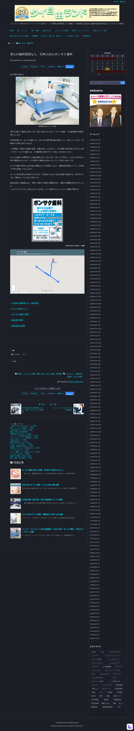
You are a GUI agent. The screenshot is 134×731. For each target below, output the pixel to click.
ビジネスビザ (104, 674)
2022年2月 (95, 332)
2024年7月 (95, 229)
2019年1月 (95, 464)
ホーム (12, 43)
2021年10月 (95, 346)
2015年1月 (94, 613)
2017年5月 (94, 535)
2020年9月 (95, 393)
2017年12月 (95, 510)
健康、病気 (21, 43)
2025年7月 (95, 186)
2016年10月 (95, 560)
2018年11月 (95, 471)
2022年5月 (95, 321)
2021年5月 (95, 364)
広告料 (93, 696)
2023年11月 (95, 257)
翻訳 (114, 703)
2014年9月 (94, 620)
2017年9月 (95, 521)
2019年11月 (95, 428)
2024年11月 (95, 215)
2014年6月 (94, 624)
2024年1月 (95, 250)
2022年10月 (95, 304)
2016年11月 (95, 556)
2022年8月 (95, 311)
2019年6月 (95, 446)
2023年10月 (95, 261)
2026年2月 (94, 161)
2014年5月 (95, 628)
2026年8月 (95, 140)
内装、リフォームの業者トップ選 (22, 428)
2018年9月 (95, 478)
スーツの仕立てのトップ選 (19, 450)
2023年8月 (95, 268)
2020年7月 (95, 400)
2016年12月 (95, 553)
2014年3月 (94, 635)
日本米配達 (95, 699)
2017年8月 (95, 524)
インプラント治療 (29, 374)
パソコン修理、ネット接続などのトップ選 (25, 452)
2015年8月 (94, 595)
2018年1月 (95, 506)
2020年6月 (95, 403)
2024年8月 (95, 225)
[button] (130, 727)
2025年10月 (95, 175)
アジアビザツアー (115, 652)
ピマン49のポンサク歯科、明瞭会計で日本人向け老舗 (42, 514)
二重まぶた (95, 688)
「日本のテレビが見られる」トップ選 (23, 426)
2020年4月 (95, 410)
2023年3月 (95, 286)
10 (92, 63)
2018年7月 (95, 485)
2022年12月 (95, 296)
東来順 (106, 699)
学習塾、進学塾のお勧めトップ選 (21, 446)
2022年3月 (95, 328)
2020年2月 (95, 417)
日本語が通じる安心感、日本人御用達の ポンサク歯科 (42, 499)
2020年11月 (95, 385)
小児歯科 (109, 692)
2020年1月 (95, 421)
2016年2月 (94, 581)
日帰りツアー (118, 696)
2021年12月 (95, 339)
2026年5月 (95, 150)
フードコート (117, 674)
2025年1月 (95, 207)
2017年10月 (95, 517)
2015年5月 (94, 603)
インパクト (95, 655)
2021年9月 (95, 350)
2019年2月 (95, 460)
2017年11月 (95, 514)
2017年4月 (94, 539)
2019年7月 (95, 442)
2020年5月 (95, 407)
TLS (102, 652)
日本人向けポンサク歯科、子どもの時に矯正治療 (40, 485)
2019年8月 (95, 439)
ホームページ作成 (97, 681)
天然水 (93, 692)
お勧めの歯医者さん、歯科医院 (25, 303)
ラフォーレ (95, 685)
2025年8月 (95, 183)
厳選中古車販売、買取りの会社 (20, 456)
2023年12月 (95, 254)
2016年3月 (95, 578)
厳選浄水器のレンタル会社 (19, 442)
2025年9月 (95, 179)
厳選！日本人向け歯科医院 (19, 432)
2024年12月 (95, 211)
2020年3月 (95, 414)
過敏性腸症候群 (107, 707)
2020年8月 (95, 396)
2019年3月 (95, 457)
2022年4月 (95, 325)
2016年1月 (94, 585)
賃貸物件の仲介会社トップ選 (21, 434)
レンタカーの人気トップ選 (20, 454)
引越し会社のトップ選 (18, 440)
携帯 (101, 696)
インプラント (69, 374)
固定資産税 (118, 688)
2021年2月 (95, 375)
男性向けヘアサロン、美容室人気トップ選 (25, 448)
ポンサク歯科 (50, 374)
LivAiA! (93, 652)
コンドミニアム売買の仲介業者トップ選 (24, 436)
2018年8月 (95, 482)
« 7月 (98, 74)
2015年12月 (95, 588)
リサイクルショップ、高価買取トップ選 (23, 438)
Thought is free (78, 726)
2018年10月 (95, 474)
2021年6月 (95, 361)
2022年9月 (95, 307)
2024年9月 (95, 222)
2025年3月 (95, 200)
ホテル (114, 677)
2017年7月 (95, 528)
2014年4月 (94, 631)
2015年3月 (94, 606)
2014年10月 (95, 617)
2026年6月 (95, 147)
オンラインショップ (112, 655)
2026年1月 (95, 165)
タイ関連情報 (106, 666)
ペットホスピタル (97, 677)
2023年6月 (95, 275)
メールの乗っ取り (114, 681)
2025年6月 (95, 190)
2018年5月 (95, 492)
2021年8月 (95, 353)
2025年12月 (95, 168)
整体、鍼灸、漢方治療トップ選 (21, 458)
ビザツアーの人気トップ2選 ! (21, 444)
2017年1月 (94, 549)
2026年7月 (95, 143)
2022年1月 (95, 336)
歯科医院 (59, 374)
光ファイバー (106, 688)
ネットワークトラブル (113, 670)
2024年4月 (95, 239)
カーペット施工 (96, 659)
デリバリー (118, 666)
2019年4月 (95, 453)
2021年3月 (95, 371)
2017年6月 (94, 531)
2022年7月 (95, 314)
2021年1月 (95, 378)
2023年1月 (95, 293)
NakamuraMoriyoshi (76, 382)
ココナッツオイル (97, 663)
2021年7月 (95, 357)
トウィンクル (95, 670)
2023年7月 (95, 272)
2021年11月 (95, 343)
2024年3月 (95, 243)
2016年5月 (94, 574)
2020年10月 (95, 389)
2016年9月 (94, 563)
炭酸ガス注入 (105, 703)
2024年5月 (95, 236)
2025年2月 (95, 204)
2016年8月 (95, 567)
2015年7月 (94, 599)
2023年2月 (95, 289)
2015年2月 (94, 610)
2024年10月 (95, 218)
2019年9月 (95, 435)
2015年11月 (95, 592)
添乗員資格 (117, 699)
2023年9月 (95, 264)
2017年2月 (94, 546)
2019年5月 (95, 450)
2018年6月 (95, 489)
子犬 (101, 692)
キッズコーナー (114, 659)
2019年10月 (95, 432)
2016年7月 (94, 571)
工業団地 (119, 692)
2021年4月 (95, 368)
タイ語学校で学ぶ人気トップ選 (21, 430)
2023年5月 (95, 279)
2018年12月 (95, 467)
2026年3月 (95, 158)
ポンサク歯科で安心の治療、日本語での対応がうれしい (43, 470)
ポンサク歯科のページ (20, 309)
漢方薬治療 (95, 703)
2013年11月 (95, 638)
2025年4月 (95, 197)
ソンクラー (95, 666)
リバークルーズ (107, 685)
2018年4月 (95, 496)
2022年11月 (95, 300)
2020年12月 (95, 382)
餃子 (119, 707)
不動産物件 (119, 685)
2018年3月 (95, 499)
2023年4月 (95, 282)
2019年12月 (95, 425)
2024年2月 (95, 247)
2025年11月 (95, 172)
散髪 (108, 696)
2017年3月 (94, 542)
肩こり (121, 703)
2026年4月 (95, 154)
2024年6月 (95, 232)
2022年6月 (95, 318)
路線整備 (94, 707)
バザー (93, 674)
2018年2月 (95, 503)
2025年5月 (95, 193)
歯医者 (31, 43)
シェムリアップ (115, 663)
